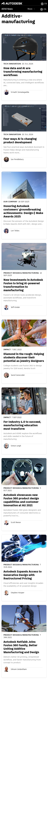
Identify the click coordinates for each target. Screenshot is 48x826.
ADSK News (7, 9)
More (30, 8)
